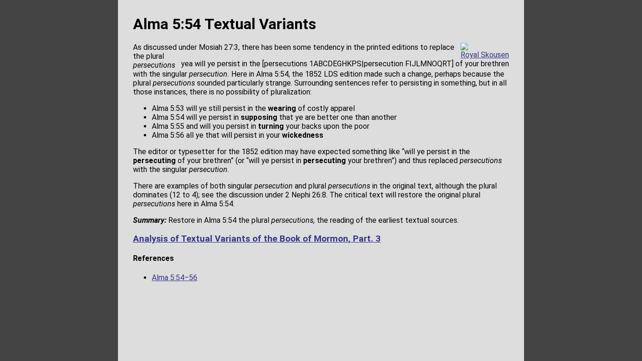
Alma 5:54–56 (174, 277)
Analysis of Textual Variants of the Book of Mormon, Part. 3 (257, 239)
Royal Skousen (485, 54)
